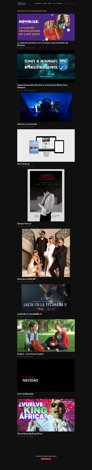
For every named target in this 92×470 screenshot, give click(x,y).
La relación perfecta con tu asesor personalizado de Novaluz (42, 43)
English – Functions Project (30, 354)
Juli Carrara (23, 47)
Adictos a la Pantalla (27, 124)
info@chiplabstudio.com (46, 458)
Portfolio (45, 3)
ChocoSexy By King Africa (29, 433)
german (22, 126)
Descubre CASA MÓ (26, 279)
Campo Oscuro (24, 223)
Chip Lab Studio (38, 3)
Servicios (50, 3)
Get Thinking (23, 164)
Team (54, 3)
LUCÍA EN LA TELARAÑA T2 (29, 314)
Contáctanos (59, 3)
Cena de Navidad (25, 394)
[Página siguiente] (47, 441)
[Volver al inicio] (21, 3)
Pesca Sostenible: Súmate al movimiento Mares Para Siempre (42, 86)
